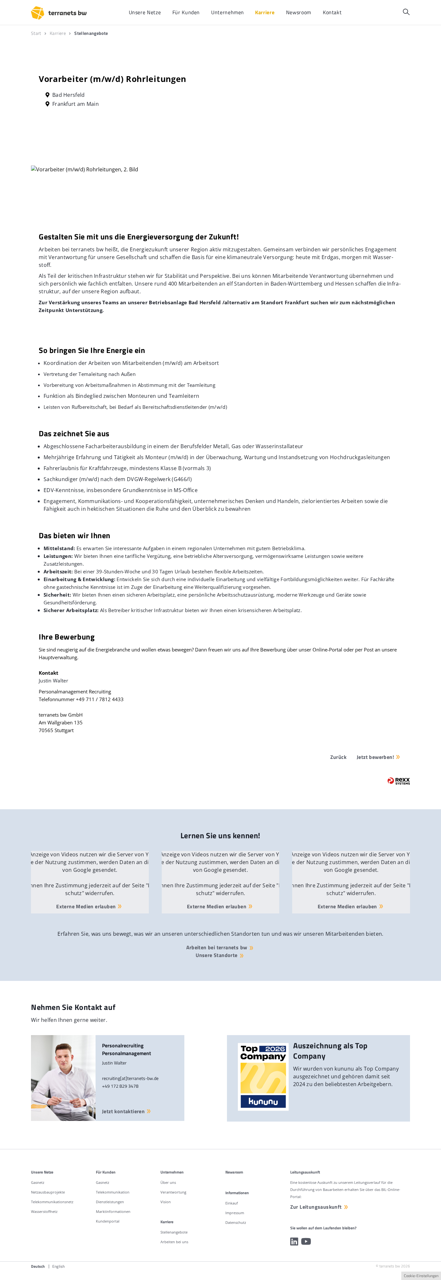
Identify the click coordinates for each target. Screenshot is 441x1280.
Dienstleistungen (110, 1201)
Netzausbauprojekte (48, 1192)
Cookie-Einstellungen (421, 1276)
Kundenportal (107, 1221)
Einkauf (231, 1203)
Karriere (166, 1222)
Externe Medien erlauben (86, 906)
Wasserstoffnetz (44, 1211)
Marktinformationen (113, 1211)
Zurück (338, 757)
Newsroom (234, 1172)
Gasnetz (37, 1182)
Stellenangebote (174, 1232)
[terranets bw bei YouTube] (306, 1241)
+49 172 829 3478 (120, 1086)
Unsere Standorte (216, 955)
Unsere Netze (42, 1172)
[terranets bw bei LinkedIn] (294, 1241)
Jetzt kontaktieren (123, 1111)
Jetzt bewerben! (375, 757)
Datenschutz (235, 1222)
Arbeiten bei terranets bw (216, 947)
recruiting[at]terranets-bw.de (130, 1078)
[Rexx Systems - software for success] (398, 781)
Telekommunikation (112, 1192)
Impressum (234, 1212)
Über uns (168, 1182)
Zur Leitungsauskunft (316, 1207)
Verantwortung (173, 1192)
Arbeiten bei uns (174, 1241)
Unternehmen (172, 1172)
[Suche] (406, 11)
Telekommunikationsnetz (52, 1201)
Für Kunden (106, 1172)
